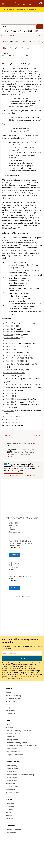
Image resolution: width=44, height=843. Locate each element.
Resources (14, 41)
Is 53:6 (17, 422)
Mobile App (10, 702)
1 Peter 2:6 (8, 329)
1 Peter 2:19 (9, 402)
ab (40, 275)
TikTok (8, 813)
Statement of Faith (13, 699)
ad (39, 306)
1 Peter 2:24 (9, 419)
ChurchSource (12, 772)
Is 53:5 (17, 419)
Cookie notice (11, 748)
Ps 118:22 (17, 340)
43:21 (22, 373)
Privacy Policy (27, 676)
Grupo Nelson (11, 778)
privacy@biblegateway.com (13, 678)
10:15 (21, 355)
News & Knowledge (14, 696)
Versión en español (13, 830)
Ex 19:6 (16, 358)
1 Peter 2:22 (9, 416)
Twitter (9, 815)
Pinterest (9, 810)
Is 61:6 (30, 358)
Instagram (10, 807)
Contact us (10, 737)
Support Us (10, 713)
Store (8, 705)
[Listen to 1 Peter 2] (28, 48)
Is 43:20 (27, 355)
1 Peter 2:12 (9, 378)
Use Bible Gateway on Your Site (18, 731)
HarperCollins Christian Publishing (20, 775)
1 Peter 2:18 (9, 399)
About (8, 693)
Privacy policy (12, 740)
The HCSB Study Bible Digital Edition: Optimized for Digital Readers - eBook (20, 543)
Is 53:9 (17, 416)
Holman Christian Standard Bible (21, 443)
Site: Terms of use (13, 751)
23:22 (22, 358)
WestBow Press (12, 786)
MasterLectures (12, 792)
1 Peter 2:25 (9, 422)
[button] (40, 3)
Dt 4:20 (31, 364)
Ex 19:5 (16, 364)
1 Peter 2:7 (8, 340)
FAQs (8, 725)
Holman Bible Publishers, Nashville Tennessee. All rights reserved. (20, 454)
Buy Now (14, 555)
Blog (8, 708)
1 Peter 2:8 (8, 343)
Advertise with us (13, 734)
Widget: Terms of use (14, 754)
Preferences (11, 833)
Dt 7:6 (15, 355)
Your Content (38, 41)
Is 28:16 (16, 338)
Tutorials (9, 728)
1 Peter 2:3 (8, 326)
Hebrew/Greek (25, 41)
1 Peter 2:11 (9, 375)
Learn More (30, 475)
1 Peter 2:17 (9, 396)
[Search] (39, 26)
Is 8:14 (16, 349)
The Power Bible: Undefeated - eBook (21, 577)
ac (39, 303)
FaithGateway (11, 766)
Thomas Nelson (12, 783)
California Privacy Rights (16, 743)
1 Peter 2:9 (8, 352)
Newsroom (10, 711)
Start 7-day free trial (13, 475)
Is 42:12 (16, 373)
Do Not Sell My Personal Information (21, 746)
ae (34, 311)
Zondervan (10, 789)
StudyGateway (12, 769)
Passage (5, 41)
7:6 (36, 364)
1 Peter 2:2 (8, 323)
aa (21, 245)
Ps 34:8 (16, 326)
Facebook (10, 804)
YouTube (9, 818)
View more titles (22, 596)
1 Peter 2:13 (9, 390)
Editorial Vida (11, 780)
